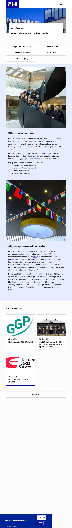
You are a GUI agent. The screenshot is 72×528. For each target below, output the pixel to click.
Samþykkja (42, 517)
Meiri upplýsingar (11, 526)
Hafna (40, 522)
